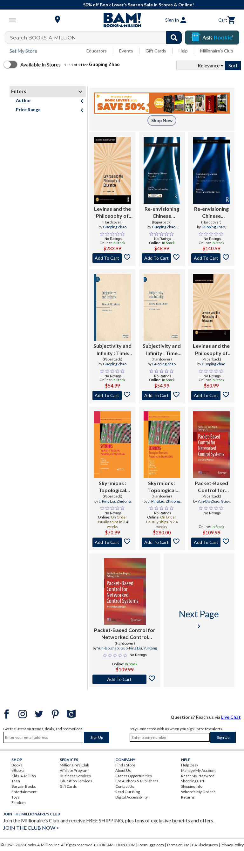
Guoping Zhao (114, 226)
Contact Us (124, 786)
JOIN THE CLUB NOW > (31, 828)
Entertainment (24, 791)
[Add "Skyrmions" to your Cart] (112, 542)
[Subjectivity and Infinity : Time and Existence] (112, 307)
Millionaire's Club (216, 50)
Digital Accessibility (131, 797)
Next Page (199, 619)
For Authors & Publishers (136, 781)
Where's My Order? (198, 791)
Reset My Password (197, 775)
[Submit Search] (174, 37)
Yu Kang (150, 648)
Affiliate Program (74, 770)
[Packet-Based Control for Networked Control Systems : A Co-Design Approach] (211, 445)
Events (126, 50)
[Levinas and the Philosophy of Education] (112, 170)
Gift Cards (156, 50)
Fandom (18, 802)
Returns (188, 797)
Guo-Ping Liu (131, 648)
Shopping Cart (192, 781)
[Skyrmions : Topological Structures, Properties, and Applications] (112, 445)
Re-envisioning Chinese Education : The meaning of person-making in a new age (162, 213)
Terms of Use (177, 844)
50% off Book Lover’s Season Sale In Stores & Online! (125, 4)
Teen (15, 781)
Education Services (76, 781)
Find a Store (125, 765)
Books (16, 765)
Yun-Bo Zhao (208, 501)
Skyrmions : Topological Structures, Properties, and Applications (112, 487)
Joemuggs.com (151, 844)
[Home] (122, 20)
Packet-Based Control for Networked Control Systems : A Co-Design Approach (211, 487)
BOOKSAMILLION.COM (114, 844)
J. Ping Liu (107, 501)
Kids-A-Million (23, 775)
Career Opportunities (133, 775)
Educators (96, 50)
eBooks (17, 770)
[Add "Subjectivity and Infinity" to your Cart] (112, 395)
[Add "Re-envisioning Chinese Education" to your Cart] (162, 258)
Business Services (75, 775)
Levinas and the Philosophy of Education (112, 213)
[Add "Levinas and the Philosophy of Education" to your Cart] (112, 258)
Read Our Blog (127, 791)
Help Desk (189, 765)
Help (183, 50)
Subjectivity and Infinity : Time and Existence (112, 350)
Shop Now (162, 120)
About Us (123, 770)
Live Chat (231, 717)
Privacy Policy (232, 844)
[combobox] (97, 37)
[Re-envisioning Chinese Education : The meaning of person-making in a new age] (162, 170)
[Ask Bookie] (212, 38)
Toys (15, 797)
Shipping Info (191, 786)
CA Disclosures (205, 844)
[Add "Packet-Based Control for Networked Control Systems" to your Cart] (211, 542)
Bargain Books (23, 786)
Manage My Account (198, 770)
